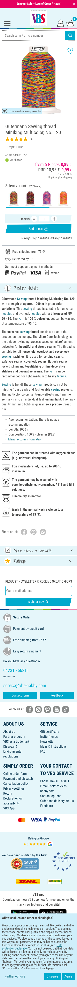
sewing (27, 309)
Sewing (22, 299)
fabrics (61, 376)
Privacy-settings (13, 788)
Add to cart (36, 229)
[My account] (61, 23)
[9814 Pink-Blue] (46, 198)
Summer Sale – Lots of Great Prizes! (38, 4)
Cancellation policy (16, 784)
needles (7, 314)
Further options (15, 976)
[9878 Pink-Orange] (63, 198)
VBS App (9, 808)
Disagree (52, 976)
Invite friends (49, 737)
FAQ (43, 751)
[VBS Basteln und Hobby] (38, 18)
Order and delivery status (57, 801)
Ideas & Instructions (53, 746)
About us (9, 732)
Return (7, 793)
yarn (21, 319)
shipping (67, 177)
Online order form (15, 774)
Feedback (57, 695)
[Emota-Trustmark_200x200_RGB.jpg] (63, 861)
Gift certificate (49, 732)
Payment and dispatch (18, 779)
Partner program (14, 737)
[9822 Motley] (13, 198)
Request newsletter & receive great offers (38, 581)
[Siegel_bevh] (25, 863)
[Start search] (70, 35)
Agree (68, 976)
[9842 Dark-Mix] (30, 198)
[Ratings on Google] (38, 842)
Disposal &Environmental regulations (12, 751)
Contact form (20, 695)
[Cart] (70, 23)
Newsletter (47, 741)
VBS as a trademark (16, 741)
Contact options (50, 796)
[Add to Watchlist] (70, 51)
